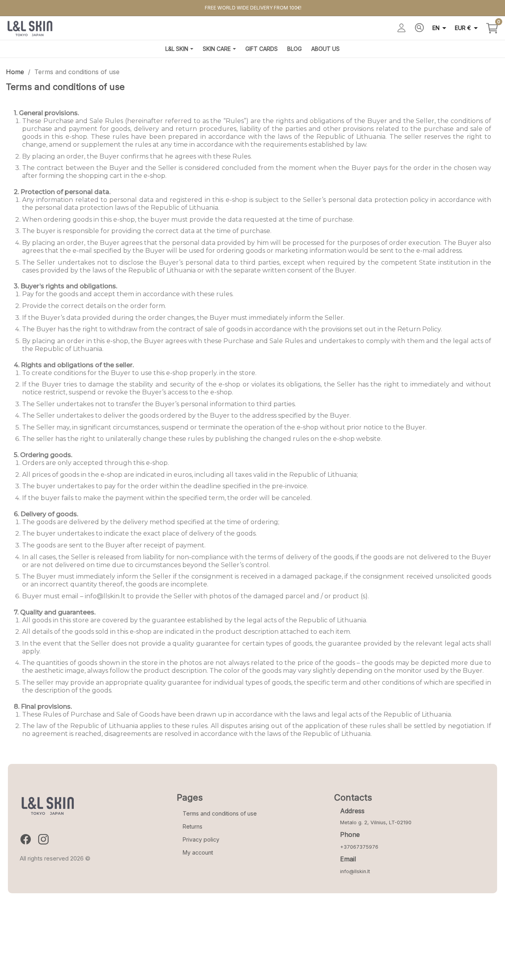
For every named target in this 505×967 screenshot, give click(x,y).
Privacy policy (201, 839)
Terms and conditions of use (220, 813)
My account (198, 852)
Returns (192, 826)
